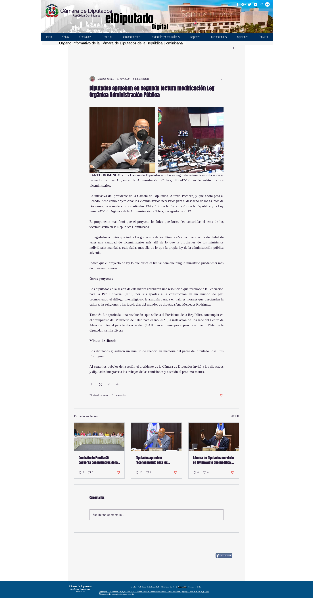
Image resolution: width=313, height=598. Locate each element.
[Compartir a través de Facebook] (91, 384)
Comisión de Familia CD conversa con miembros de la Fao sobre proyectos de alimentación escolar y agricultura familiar (98, 460)
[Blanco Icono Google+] (243, 4)
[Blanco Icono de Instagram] (261, 4)
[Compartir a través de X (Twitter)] (100, 384)
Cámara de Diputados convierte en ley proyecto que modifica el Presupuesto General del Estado (213, 460)
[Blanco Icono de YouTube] (255, 4)
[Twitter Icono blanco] (249, 4)
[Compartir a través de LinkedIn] (109, 384)
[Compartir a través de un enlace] (118, 384)
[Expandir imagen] (122, 140)
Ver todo (234, 415)
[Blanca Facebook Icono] (237, 4)
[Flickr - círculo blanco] (267, 4)
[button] (234, 47)
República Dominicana (86, 15)
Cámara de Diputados (86, 11)
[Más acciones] (221, 79)
